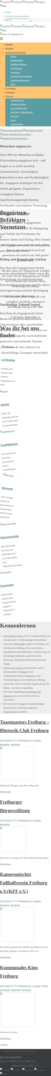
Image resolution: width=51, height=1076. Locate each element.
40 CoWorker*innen (12, 636)
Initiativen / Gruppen (31, 740)
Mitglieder (5, 744)
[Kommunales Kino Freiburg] (17, 1026)
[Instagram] (28, 2)
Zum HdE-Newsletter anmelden (17, 16)
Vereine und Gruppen (13, 668)
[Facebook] (16, 2)
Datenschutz (20, 1061)
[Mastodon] (39, 2)
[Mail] (3, 6)
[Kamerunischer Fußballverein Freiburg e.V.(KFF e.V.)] (17, 941)
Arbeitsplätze (19, 644)
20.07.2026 (5, 740)
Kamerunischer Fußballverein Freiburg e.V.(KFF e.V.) (23, 883)
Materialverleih (10, 712)
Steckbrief (15, 744)
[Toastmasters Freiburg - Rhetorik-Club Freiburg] (17, 779)
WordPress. (35, 1066)
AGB (33, 1061)
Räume (24, 672)
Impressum (5, 1061)
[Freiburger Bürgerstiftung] (13, 851)
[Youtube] (5, 2)
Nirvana (26, 1066)
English (8, 12)
